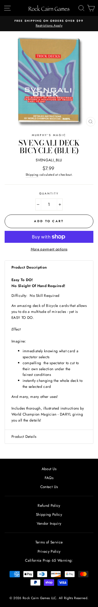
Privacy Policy (49, 551)
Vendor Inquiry (49, 523)
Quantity (49, 193)
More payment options (49, 249)
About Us (49, 468)
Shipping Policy (49, 514)
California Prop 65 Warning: (49, 560)
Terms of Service (49, 542)
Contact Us (49, 486)
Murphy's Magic (49, 135)
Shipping (32, 174)
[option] (49, 24)
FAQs (49, 477)
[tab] (49, 267)
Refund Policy (49, 505)
